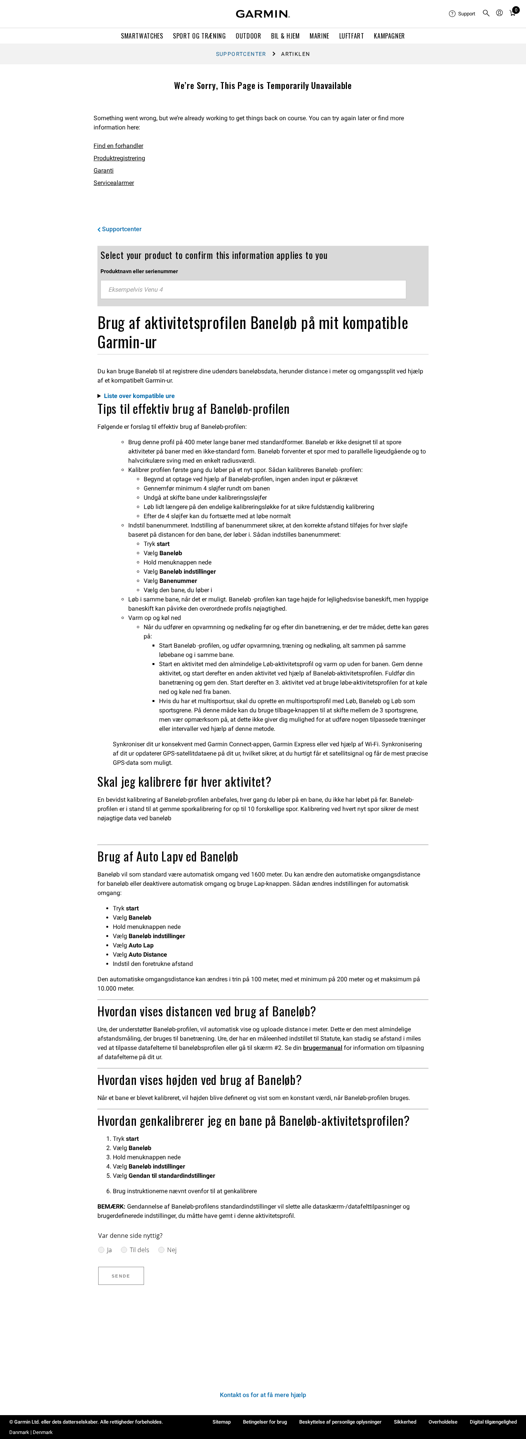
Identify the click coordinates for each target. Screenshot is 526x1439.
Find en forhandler (118, 145)
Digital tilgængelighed (493, 1422)
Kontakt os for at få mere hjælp (263, 1395)
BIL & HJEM (285, 35)
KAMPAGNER (389, 35)
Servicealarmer (114, 182)
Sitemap (222, 1422)
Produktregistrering (119, 158)
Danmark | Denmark (31, 1432)
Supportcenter (241, 54)
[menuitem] (462, 14)
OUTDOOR (248, 35)
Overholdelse (443, 1422)
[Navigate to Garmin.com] (263, 14)
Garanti (104, 170)
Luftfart (351, 35)
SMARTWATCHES (142, 35)
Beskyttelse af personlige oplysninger (340, 1422)
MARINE (319, 35)
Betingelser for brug (265, 1422)
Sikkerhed (405, 1422)
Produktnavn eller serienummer (139, 271)
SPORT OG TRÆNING (199, 35)
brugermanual (322, 1047)
